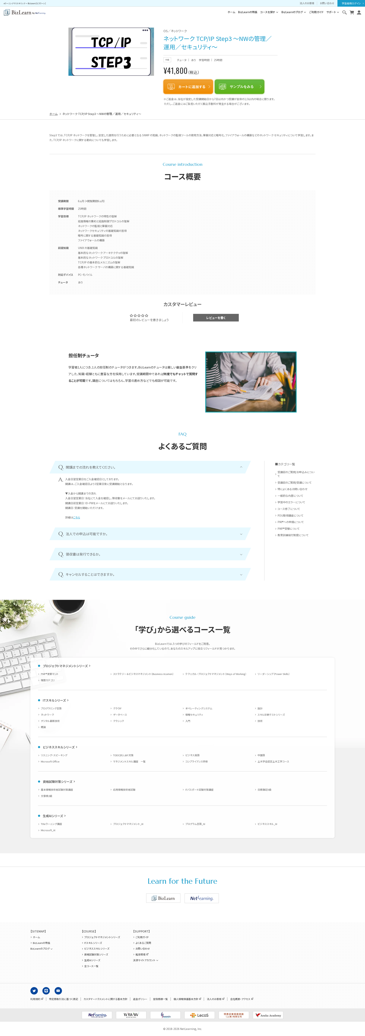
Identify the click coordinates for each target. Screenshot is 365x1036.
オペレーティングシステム (198, 708)
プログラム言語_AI (195, 824)
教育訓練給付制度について (293, 535)
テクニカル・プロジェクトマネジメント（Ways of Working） (216, 674)
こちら (76, 517)
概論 (43, 727)
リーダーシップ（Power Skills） (274, 674)
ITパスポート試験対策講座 (199, 789)
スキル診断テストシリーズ (271, 714)
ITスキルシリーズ (54, 700)
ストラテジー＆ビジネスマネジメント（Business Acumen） (143, 674)
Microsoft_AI (48, 830)
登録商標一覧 (160, 999)
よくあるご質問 (143, 943)
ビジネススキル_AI (267, 824)
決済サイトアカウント (144, 960)
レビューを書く (216, 317)
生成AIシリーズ (53, 815)
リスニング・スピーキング (54, 755)
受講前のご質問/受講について (295, 482)
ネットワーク (47, 714)
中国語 (261, 755)
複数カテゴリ (48, 680)
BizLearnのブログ (292, 12)
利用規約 (35, 999)
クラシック (118, 721)
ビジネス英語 (192, 755)
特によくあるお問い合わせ (292, 489)
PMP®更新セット (49, 674)
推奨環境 (140, 954)
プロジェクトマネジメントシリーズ (65, 666)
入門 (187, 721)
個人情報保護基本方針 (186, 999)
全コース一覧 (91, 966)
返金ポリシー (140, 999)
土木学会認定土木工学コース (273, 761)
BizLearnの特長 (247, 12)
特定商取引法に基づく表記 (63, 999)
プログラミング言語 (51, 708)
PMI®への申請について (291, 522)
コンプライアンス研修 (196, 761)
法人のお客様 (307, 3)
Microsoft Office (50, 761)
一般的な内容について (290, 496)
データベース (120, 714)
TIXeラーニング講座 (51, 824)
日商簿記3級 (264, 789)
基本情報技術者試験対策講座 (57, 789)
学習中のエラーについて (291, 502)
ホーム (231, 12)
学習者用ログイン (351, 3)
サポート (331, 12)
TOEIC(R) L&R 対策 (123, 755)
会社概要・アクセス (240, 999)
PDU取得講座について (291, 515)
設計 (260, 708)
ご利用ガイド (316, 12)
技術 (260, 721)
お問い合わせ (327, 3)
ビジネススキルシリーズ (59, 747)
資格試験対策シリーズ (57, 781)
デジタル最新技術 (50, 721)
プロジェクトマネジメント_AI (128, 824)
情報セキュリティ (194, 714)
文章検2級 (46, 796)
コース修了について (289, 509)
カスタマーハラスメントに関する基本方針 (105, 999)
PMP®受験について (289, 528)
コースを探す (267, 12)
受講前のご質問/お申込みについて (296, 474)
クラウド (117, 708)
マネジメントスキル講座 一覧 (129, 761)
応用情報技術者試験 (124, 789)
